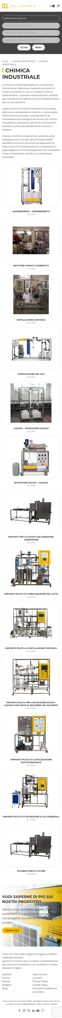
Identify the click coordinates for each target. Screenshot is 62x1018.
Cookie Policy (40, 984)
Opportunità (39, 974)
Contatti (37, 978)
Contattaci (12, 930)
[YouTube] (38, 1010)
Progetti (7, 984)
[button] (58, 6)
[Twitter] (28, 1010)
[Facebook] (19, 1010)
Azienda (6, 974)
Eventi (6, 978)
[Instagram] (24, 1010)
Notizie (6, 981)
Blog (4, 988)
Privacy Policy (40, 981)
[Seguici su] (42, 1010)
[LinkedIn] (33, 1010)
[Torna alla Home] (18, 6)
